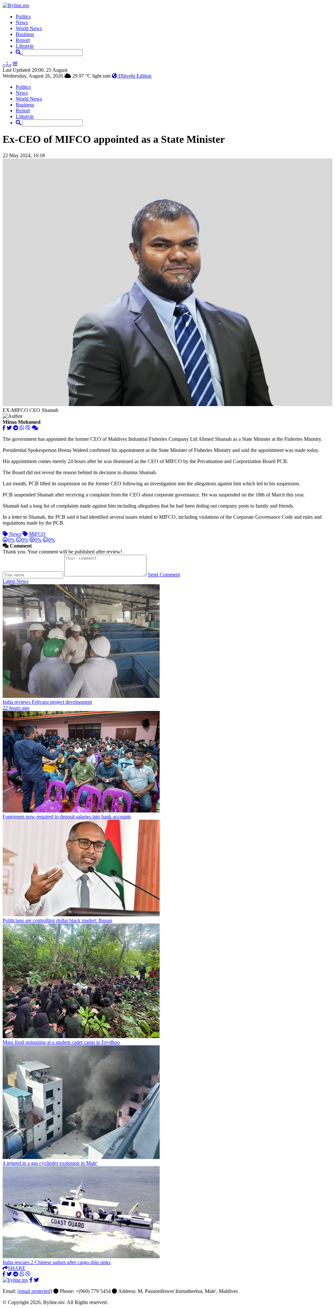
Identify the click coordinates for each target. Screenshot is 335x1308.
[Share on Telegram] (15, 428)
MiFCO (36, 534)
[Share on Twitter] (9, 428)
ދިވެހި (7, 64)
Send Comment (164, 574)
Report (23, 40)
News (22, 22)
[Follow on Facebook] (31, 1280)
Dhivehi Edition (134, 76)
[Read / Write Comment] (35, 428)
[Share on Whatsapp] (22, 428)
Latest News (15, 581)
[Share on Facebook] (4, 428)
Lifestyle (25, 46)
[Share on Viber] (28, 428)
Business (25, 34)
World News (29, 28)
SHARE (17, 1268)
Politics (23, 16)
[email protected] (34, 1291)
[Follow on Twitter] (36, 1280)
